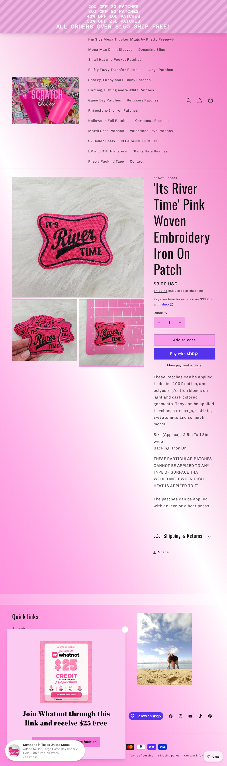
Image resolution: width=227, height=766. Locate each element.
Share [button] (163, 552)
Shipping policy (169, 755)
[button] (189, 100)
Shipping (160, 290)
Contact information (198, 755)
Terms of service (141, 755)
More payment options (184, 365)
